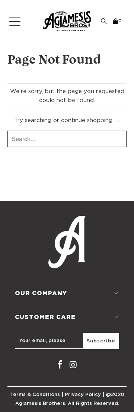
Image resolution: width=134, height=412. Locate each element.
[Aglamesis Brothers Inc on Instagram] (73, 365)
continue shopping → (90, 120)
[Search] (104, 21)
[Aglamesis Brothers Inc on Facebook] (60, 365)
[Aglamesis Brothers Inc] (67, 21)
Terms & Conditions (35, 394)
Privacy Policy (83, 394)
